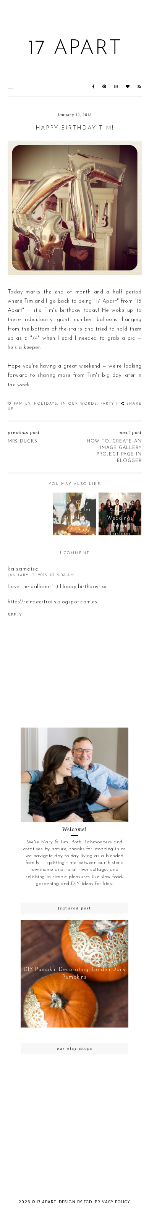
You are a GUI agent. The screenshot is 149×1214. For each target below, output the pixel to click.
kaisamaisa (23, 569)
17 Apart (75, 49)
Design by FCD (75, 1202)
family (22, 403)
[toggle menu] (10, 86)
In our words (79, 403)
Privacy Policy (112, 1202)
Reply (15, 615)
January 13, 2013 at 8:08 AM (41, 575)
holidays (45, 403)
